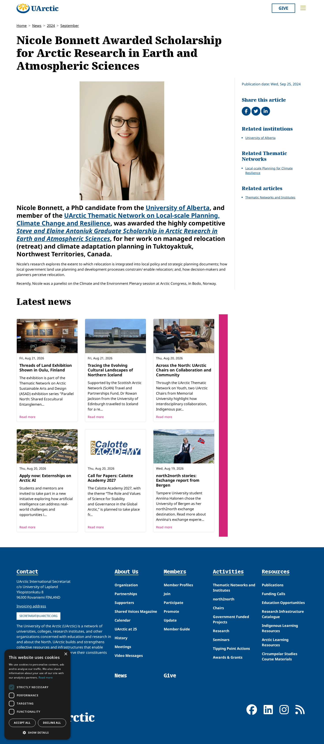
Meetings (123, 646)
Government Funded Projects (231, 619)
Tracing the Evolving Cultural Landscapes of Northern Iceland (110, 370)
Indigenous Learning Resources (280, 628)
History (121, 637)
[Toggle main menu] (303, 8)
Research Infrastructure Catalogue (283, 614)
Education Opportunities (283, 602)
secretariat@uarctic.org (38, 616)
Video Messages (129, 655)
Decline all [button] (52, 723)
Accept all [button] (22, 723)
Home (22, 25)
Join (167, 593)
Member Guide (177, 629)
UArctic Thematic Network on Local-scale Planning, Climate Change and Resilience (118, 219)
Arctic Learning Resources (275, 642)
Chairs (218, 607)
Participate (173, 602)
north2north (223, 599)
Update (170, 620)
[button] (37, 732)
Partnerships (126, 593)
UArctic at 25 (126, 629)
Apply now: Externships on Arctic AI (45, 478)
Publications (272, 585)
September (69, 25)
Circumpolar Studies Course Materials (279, 656)
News (36, 25)
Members (175, 571)
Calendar (122, 620)
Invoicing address (31, 606)
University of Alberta (178, 207)
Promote (171, 611)
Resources (276, 571)
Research (221, 630)
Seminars (221, 639)
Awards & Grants (227, 657)
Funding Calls (273, 593)
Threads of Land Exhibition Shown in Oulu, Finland (45, 368)
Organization (126, 585)
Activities (228, 571)
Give (283, 8)
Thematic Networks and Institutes (270, 197)
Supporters (124, 602)
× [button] (65, 654)
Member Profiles (178, 585)
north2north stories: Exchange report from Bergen (177, 480)
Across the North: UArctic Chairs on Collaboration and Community (183, 370)
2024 (51, 25)
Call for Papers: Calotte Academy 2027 (110, 478)
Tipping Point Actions (231, 648)
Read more (27, 417)
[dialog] (37, 694)
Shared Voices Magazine (136, 611)
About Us (126, 571)
